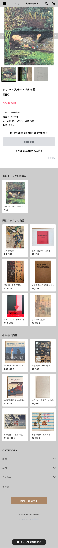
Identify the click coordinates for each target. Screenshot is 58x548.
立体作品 (6, 477)
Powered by (25, 519)
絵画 (4, 468)
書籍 (4, 459)
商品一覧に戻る (29, 500)
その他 (5, 486)
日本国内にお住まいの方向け (29, 150)
